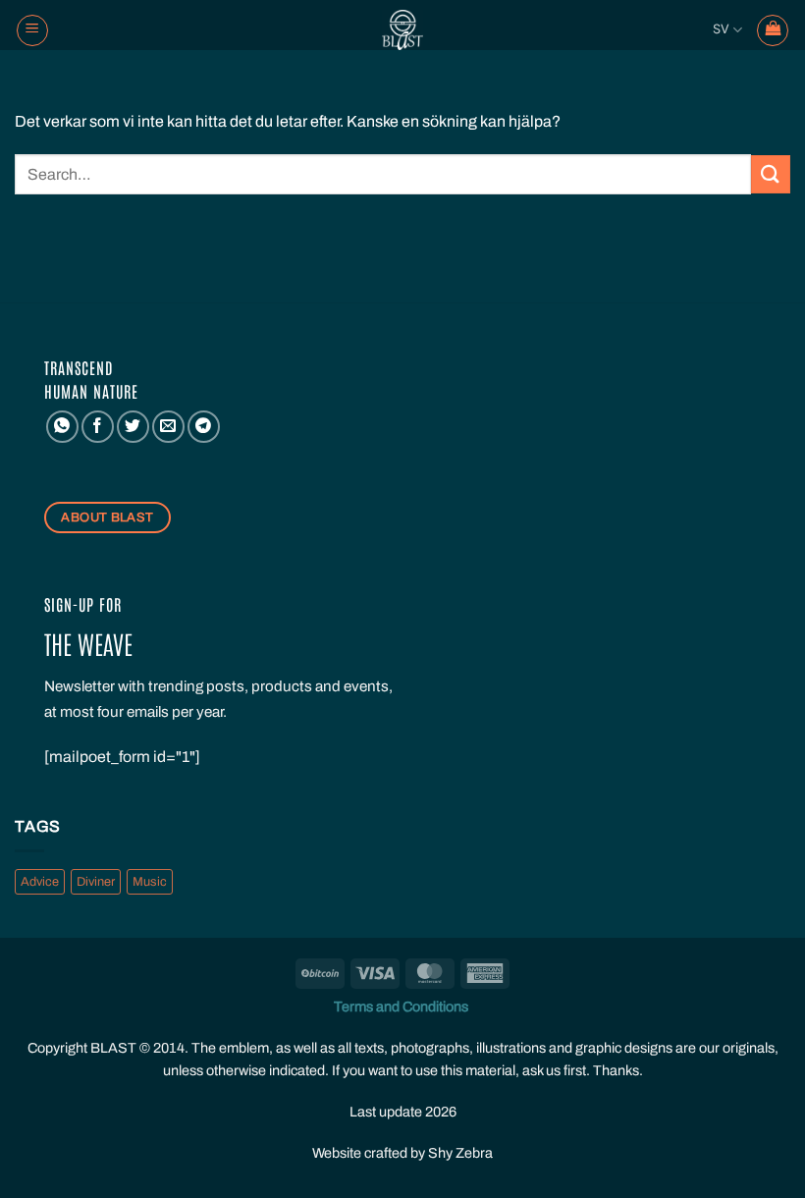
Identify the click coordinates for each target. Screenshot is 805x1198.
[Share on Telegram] (204, 426)
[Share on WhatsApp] (62, 426)
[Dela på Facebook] (97, 426)
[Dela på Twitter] (133, 426)
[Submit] (770, 174)
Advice (40, 882)
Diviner (96, 882)
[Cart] (772, 30)
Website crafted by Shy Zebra (402, 1153)
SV (721, 29)
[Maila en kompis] (168, 426)
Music (150, 882)
